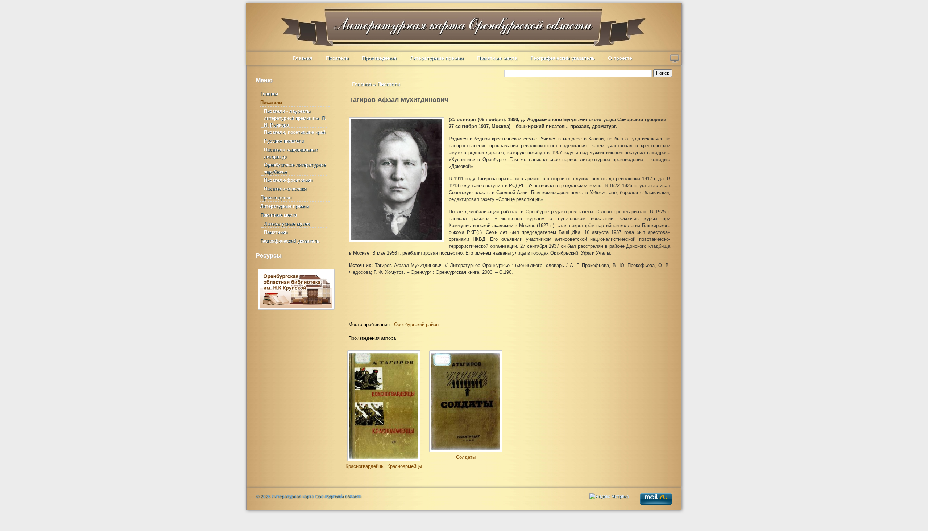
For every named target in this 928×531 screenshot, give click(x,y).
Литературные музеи (287, 223)
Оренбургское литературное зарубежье (295, 168)
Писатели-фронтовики (288, 180)
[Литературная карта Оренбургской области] (297, 20)
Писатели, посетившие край (294, 132)
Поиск (662, 73)
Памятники (275, 232)
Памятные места (497, 58)
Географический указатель (562, 58)
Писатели (337, 58)
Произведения (379, 58)
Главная (302, 58)
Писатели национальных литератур (291, 153)
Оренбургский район (416, 324)
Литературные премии (437, 58)
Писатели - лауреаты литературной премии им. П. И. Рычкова (295, 118)
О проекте (620, 58)
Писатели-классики (285, 189)
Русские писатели (284, 141)
